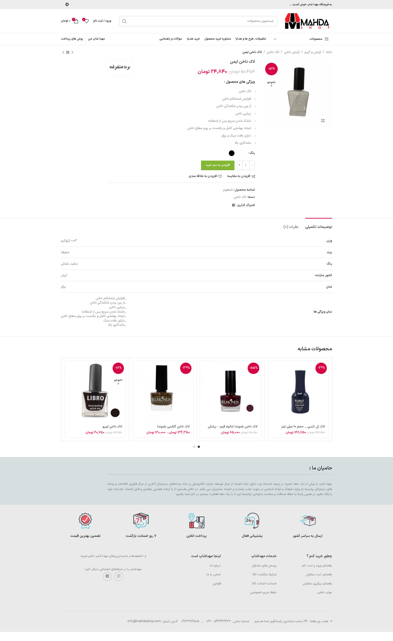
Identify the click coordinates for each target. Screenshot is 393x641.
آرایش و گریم (313, 52)
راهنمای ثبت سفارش (319, 574)
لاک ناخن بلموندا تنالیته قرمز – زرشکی (232, 426)
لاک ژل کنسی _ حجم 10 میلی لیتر (303, 426)
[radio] (241, 153)
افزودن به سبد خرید (218, 165)
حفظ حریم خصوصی (263, 592)
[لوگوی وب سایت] (307, 20)
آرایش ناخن (292, 52)
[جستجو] (124, 21)
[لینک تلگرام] (67, 4)
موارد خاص (324, 592)
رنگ (252, 153)
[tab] (318, 225)
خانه (329, 52)
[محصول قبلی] (72, 52)
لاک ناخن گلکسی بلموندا (173, 426)
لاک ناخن (273, 52)
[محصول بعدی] (63, 52)
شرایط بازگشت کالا (264, 574)
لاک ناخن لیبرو (112, 426)
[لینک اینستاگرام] (118, 576)
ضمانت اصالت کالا (264, 583)
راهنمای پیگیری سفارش (317, 583)
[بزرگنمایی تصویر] (323, 120)
